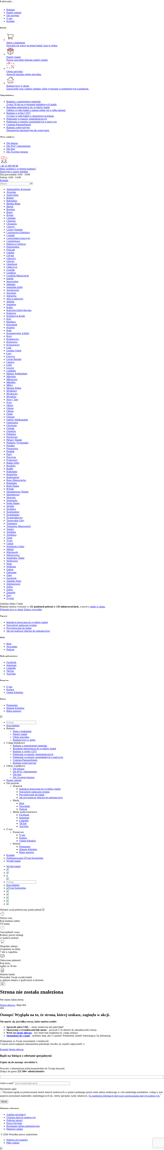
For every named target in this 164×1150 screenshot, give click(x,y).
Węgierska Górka (15, 546)
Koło (9, 330)
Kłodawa (11, 321)
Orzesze (10, 416)
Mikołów (11, 382)
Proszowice (12, 448)
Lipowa (10, 362)
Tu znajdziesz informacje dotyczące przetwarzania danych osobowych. (124, 1095)
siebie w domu (97, 606)
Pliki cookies (12, 1142)
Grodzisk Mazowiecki (17, 275)
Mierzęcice (11, 379)
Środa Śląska (13, 503)
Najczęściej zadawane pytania (34, 791)
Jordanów (11, 304)
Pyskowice (11, 460)
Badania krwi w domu (24, 740)
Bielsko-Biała (13, 203)
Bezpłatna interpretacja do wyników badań (34, 748)
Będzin (10, 198)
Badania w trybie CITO (25, 751)
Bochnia (10, 209)
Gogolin (10, 270)
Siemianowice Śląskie (17, 491)
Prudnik (10, 451)
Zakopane (11, 572)
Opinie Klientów (27, 840)
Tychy (9, 540)
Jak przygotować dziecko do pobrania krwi (41, 797)
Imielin (9, 278)
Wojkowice (12, 560)
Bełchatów (11, 200)
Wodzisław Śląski (15, 558)
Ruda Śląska (12, 486)
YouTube (24, 826)
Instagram (24, 817)
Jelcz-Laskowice (14, 298)
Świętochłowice (14, 517)
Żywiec (10, 598)
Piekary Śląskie (14, 439)
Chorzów (11, 221)
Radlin (9, 468)
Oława (9, 405)
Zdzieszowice (13, 584)
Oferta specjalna (21, 737)
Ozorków (11, 431)
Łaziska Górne (13, 350)
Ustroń (9, 543)
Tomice (10, 529)
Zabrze (9, 569)
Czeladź (10, 235)
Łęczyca (10, 356)
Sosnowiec (11, 500)
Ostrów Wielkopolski (17, 419)
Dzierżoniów (13, 246)
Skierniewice (13, 494)
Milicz (9, 385)
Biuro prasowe (26, 852)
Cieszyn (10, 226)
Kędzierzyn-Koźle (15, 316)
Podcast (23, 809)
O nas (9, 18)
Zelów (9, 586)
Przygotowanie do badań (31, 794)
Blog (21, 803)
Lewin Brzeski (13, 359)
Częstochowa (13, 241)
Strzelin (10, 506)
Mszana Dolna (13, 388)
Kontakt (10, 21)
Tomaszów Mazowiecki (18, 526)
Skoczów (11, 497)
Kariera (23, 837)
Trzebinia (11, 532)
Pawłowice (12, 437)
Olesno (10, 408)
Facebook (24, 814)
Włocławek (12, 552)
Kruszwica (11, 342)
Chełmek (11, 218)
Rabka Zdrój (12, 463)
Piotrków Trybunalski (17, 442)
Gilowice (11, 258)
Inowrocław (12, 281)
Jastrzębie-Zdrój (14, 287)
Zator (9, 575)
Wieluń (10, 549)
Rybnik (10, 488)
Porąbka (10, 445)
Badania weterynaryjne (24, 763)
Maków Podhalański (16, 373)
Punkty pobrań (13, 12)
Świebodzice (12, 512)
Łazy (9, 353)
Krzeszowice (13, 344)
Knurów (10, 327)
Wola (9, 563)
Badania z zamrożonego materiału (30, 745)
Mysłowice (12, 393)
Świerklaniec (13, 514)
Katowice (11, 313)
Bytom (9, 215)
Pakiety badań (20, 734)
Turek (9, 537)
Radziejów (11, 474)
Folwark (10, 249)
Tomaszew (11, 523)
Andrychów (12, 195)
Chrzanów (11, 223)
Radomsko (11, 471)
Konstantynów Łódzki (17, 333)
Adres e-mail (7, 1083)
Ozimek (10, 428)
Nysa (9, 402)
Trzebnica (11, 535)
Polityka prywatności (17, 1139)
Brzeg (9, 212)
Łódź (9, 365)
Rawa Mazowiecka (16, 480)
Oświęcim (11, 425)
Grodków (11, 272)
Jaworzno (11, 293)
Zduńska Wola (13, 581)
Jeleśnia (10, 301)
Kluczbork (11, 324)
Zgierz (9, 589)
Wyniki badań (13, 861)
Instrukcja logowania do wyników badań (40, 789)
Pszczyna (11, 457)
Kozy (9, 336)
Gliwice (10, 261)
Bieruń (9, 206)
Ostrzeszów (12, 422)
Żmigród (10, 592)
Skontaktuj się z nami (18, 1035)
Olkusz (10, 411)
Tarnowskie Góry (15, 520)
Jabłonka (10, 284)
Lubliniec (11, 370)
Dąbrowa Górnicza (16, 244)
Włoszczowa (12, 555)
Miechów (11, 376)
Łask (8, 347)
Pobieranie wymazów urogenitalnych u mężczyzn (38, 757)
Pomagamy (25, 846)
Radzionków (12, 477)
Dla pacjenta (12, 15)
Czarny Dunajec (14, 229)
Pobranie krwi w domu (11, 609)
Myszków (11, 396)
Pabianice (11, 434)
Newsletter (24, 806)
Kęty (8, 319)
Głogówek (11, 264)
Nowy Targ (12, 399)
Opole (9, 414)
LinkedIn (24, 820)
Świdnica (11, 509)
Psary (9, 454)
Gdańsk (10, 252)
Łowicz (10, 367)
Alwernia (11, 192)
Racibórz (11, 465)
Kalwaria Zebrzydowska (18, 310)
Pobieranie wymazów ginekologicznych (33, 754)
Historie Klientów (28, 849)
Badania (10, 9)
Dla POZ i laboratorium (25, 771)
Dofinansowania (15, 858)
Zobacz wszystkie (33, 609)
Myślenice (11, 391)
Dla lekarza (18, 768)
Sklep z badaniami (22, 731)
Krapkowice (12, 339)
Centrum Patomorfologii (25, 760)
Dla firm (17, 774)
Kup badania (12, 725)
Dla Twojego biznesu (23, 777)
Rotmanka (11, 483)
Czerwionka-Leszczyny (18, 238)
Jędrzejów (11, 295)
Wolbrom (11, 566)
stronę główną (24, 1032)
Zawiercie (11, 578)
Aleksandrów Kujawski (18, 189)
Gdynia (10, 255)
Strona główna (16, 1049)
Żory (8, 595)
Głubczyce (11, 267)
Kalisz (9, 307)
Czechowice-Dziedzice (18, 232)
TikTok (23, 823)
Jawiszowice (12, 290)
